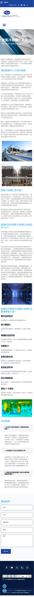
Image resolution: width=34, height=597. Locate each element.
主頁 (3, 44)
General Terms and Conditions (20, 592)
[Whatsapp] (27, 5)
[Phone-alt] (22, 567)
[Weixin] (24, 5)
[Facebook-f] (18, 5)
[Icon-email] (27, 567)
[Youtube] (21, 5)
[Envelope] (4, 591)
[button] (1, 2)
